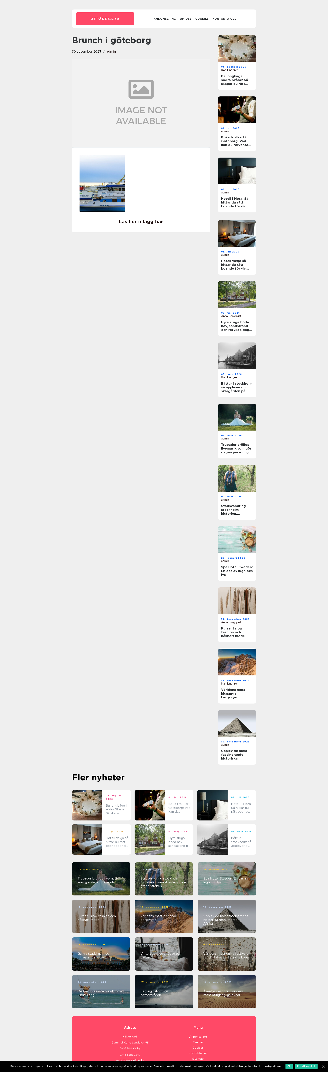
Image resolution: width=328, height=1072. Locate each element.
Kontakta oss (224, 18)
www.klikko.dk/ (133, 1060)
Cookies (202, 18)
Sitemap (198, 1058)
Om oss (186, 18)
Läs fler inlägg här (141, 221)
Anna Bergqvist (231, 316)
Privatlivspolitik (306, 1066)
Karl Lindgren (229, 70)
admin (111, 51)
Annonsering (165, 18)
